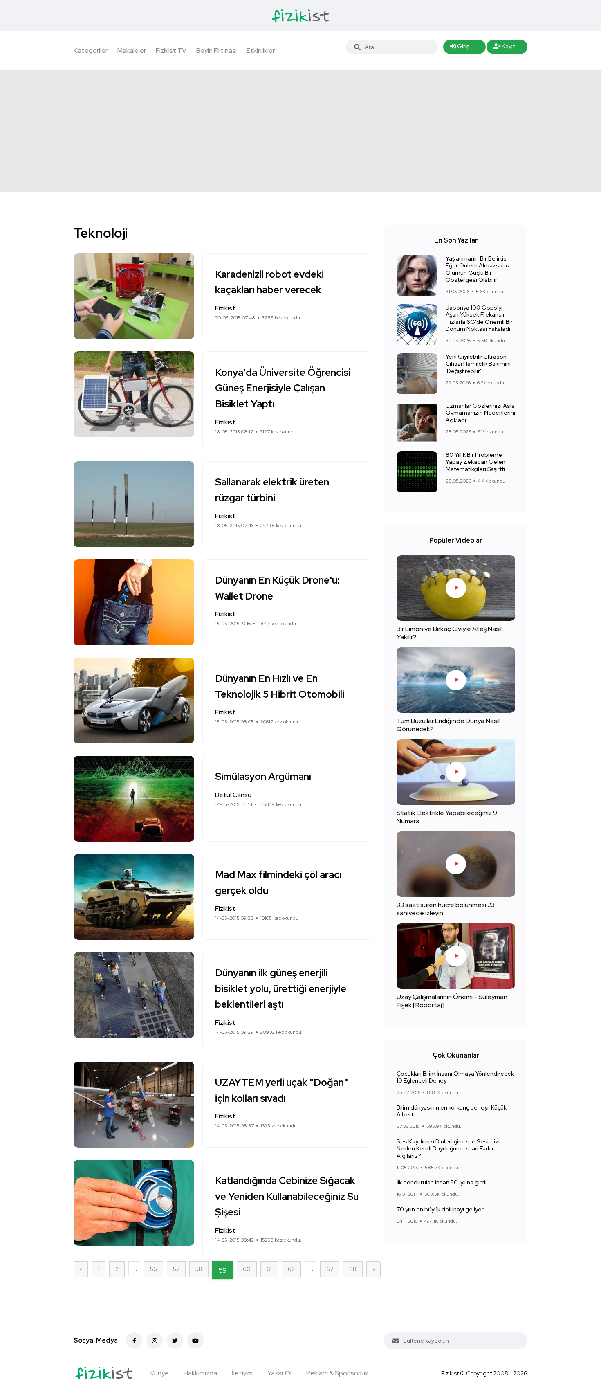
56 (153, 1269)
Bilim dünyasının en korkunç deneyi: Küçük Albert (452, 1111)
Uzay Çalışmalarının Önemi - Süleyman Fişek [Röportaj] (452, 1001)
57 (176, 1269)
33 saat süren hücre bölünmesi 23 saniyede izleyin (446, 909)
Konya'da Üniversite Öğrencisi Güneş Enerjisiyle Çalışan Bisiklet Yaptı (282, 388)
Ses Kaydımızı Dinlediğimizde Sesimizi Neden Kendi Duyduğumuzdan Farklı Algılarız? (448, 1148)
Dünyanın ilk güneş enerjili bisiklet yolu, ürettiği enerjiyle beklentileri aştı (280, 989)
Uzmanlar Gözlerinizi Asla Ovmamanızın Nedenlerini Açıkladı (480, 413)
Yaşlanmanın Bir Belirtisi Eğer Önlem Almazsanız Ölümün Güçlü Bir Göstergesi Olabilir (478, 269)
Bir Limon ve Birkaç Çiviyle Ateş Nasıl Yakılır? (449, 632)
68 (353, 1269)
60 (247, 1269)
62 (291, 1269)
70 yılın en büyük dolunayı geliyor (440, 1209)
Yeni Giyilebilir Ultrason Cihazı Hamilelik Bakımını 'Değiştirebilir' (478, 364)
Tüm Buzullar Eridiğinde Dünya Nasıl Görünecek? (448, 724)
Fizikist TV (171, 50)
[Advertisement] (300, 131)
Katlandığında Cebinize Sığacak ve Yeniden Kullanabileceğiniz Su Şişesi (287, 1196)
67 (329, 1269)
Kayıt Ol (504, 48)
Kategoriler (91, 50)
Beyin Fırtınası (216, 50)
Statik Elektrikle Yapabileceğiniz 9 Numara (447, 817)
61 (269, 1269)
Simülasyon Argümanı (263, 776)
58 (198, 1269)
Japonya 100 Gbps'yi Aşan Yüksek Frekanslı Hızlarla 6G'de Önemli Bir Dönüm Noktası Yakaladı (479, 318)
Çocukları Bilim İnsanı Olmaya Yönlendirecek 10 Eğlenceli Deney (455, 1077)
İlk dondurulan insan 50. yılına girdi (442, 1182)
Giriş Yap (459, 48)
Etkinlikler (261, 50)
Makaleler (131, 50)
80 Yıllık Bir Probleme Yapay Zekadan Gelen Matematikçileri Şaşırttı (475, 462)
